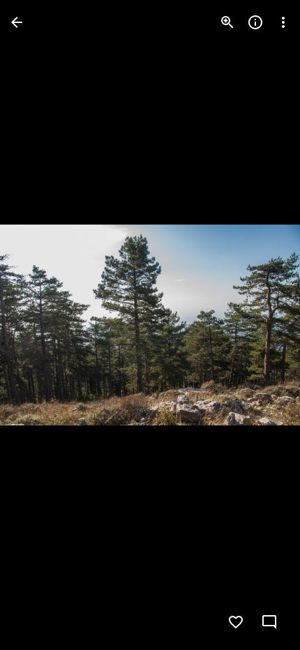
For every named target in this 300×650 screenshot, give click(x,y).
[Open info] (255, 22)
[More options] (283, 22)
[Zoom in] (227, 22)
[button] (39, 325)
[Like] (235, 622)
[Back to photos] (16, 22)
